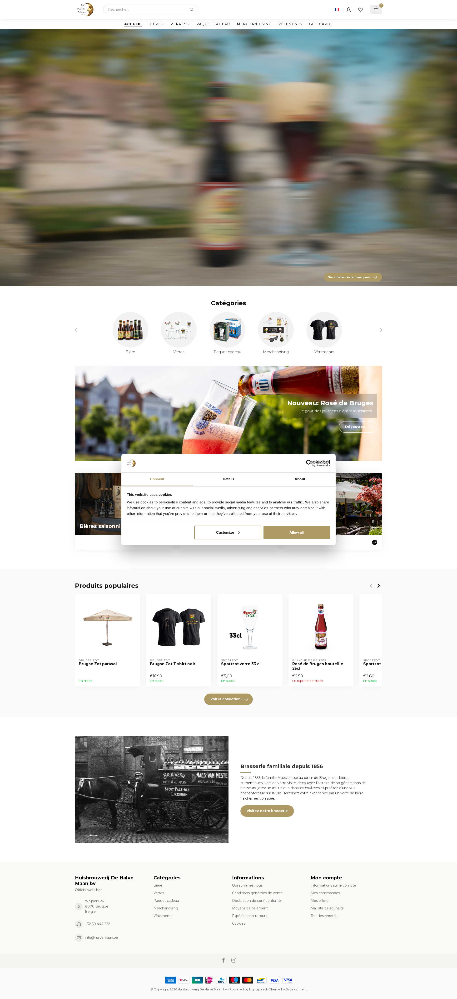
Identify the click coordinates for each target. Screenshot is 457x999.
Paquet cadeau (213, 24)
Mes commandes (325, 893)
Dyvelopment (296, 989)
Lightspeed (258, 989)
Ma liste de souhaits (327, 908)
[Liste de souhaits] (360, 9)
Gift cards (321, 24)
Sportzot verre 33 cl (241, 664)
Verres (179, 24)
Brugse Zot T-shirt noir (172, 664)
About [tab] (300, 479)
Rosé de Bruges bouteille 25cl (317, 666)
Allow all (296, 532)
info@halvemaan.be (101, 937)
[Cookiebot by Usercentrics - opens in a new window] (309, 463)
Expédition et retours (249, 916)
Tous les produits (324, 916)
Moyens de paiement (250, 908)
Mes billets (319, 900)
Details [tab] (228, 479)
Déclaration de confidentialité (256, 900)
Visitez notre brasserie (267, 811)
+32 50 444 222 (97, 924)
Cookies (238, 923)
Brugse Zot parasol (98, 664)
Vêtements (290, 24)
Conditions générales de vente (257, 893)
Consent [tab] (157, 479)
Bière (155, 24)
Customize (225, 532)
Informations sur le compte (333, 885)
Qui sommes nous (247, 885)
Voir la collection (225, 699)
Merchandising (254, 24)
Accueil (133, 24)
